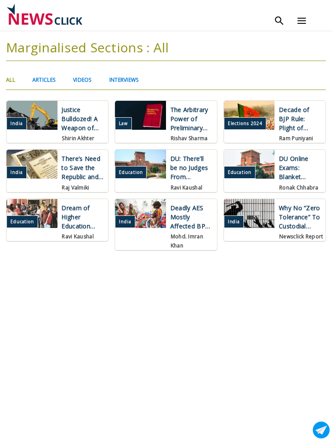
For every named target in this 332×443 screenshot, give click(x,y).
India (16, 123)
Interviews (124, 79)
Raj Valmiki (75, 187)
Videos (82, 79)
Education (131, 172)
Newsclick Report (301, 236)
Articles (43, 79)
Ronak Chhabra (299, 187)
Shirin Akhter (78, 138)
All (10, 79)
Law (123, 123)
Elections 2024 (245, 123)
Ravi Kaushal (186, 187)
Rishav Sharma (189, 138)
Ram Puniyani (296, 138)
